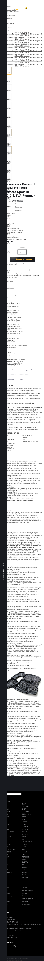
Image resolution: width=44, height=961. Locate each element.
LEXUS (24, 844)
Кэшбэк (20, 379)
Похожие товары (8, 379)
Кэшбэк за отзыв (27, 890)
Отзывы (34, 370)
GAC (23, 819)
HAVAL (24, 824)
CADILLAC (25, 806)
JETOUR (25, 834)
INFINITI (25, 829)
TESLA (24, 867)
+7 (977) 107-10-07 (8, 935)
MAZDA (24, 847)
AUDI (24, 801)
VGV (23, 869)
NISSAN (24, 852)
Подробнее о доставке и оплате (15, 239)
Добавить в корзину (24, 259)
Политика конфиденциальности (11, 960)
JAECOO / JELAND (8, 832)
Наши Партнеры (27, 898)
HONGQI (25, 827)
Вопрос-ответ (24, 375)
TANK (24, 864)
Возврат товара (7, 896)
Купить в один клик (22, 263)
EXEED (24, 816)
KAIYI (24, 837)
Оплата (24, 893)
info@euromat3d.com (9, 937)
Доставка (25, 888)
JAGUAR (25, 832)
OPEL (24, 854)
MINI (23, 849)
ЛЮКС (14, 10)
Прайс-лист (26, 896)
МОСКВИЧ (25, 877)
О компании (26, 904)
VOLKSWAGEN (7, 872)
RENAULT (25, 859)
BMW (24, 804)
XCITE (24, 874)
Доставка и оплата (9, 375)
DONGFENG (26, 814)
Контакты (25, 901)
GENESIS (25, 821)
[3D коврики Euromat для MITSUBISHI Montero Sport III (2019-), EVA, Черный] (8, 71)
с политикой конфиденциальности (26, 275)
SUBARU (25, 862)
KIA (23, 839)
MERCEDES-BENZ (8, 849)
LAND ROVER (27, 842)
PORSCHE (25, 857)
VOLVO (24, 872)
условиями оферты (10, 277)
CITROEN (25, 811)
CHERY (24, 809)
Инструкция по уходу (20, 370)
